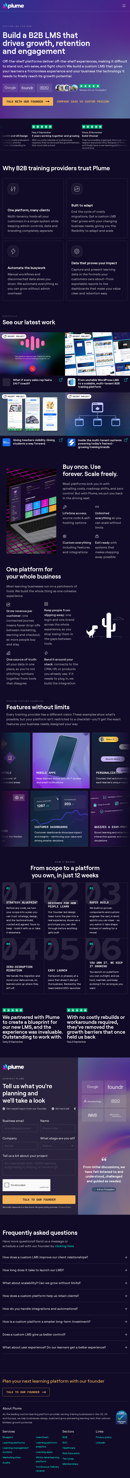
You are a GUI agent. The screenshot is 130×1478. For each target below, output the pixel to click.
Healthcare (68, 1447)
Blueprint (8, 1437)
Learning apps (44, 1452)
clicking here (64, 1246)
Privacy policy (104, 1437)
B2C (64, 1442)
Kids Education (71, 1453)
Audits (6, 1462)
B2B (64, 1437)
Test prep (68, 1458)
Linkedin (100, 1442)
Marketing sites (12, 1457)
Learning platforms (14, 1442)
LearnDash (42, 1437)
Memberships (70, 1463)
